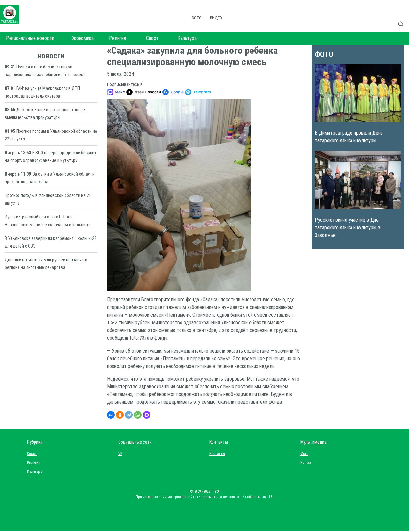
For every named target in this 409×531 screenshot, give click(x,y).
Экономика (82, 38)
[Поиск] (403, 17)
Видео (216, 17)
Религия (117, 38)
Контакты (215, 453)
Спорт (152, 38)
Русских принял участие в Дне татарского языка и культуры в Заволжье (347, 227)
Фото (196, 17)
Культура (187, 38)
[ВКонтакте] (111, 415)
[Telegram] (129, 415)
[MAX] (146, 415)
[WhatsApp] (138, 415)
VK (120, 453)
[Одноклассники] (120, 415)
